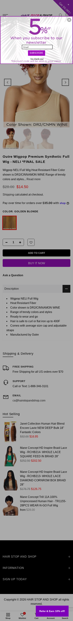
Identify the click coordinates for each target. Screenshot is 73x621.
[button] (69, 20)
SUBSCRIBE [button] (36, 52)
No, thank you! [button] (37, 58)
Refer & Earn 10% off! (52, 611)
